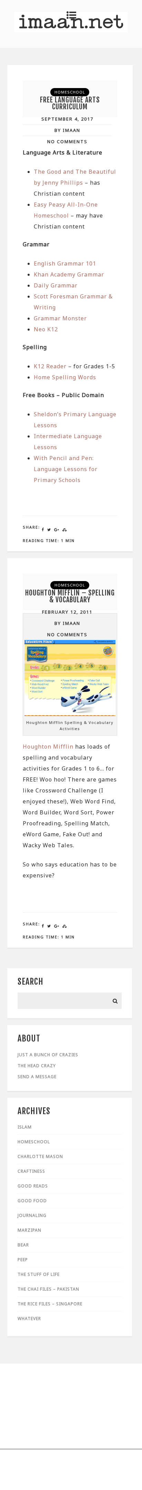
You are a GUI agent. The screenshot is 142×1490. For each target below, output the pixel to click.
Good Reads (33, 1186)
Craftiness (31, 1171)
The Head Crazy (37, 1066)
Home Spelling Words (65, 377)
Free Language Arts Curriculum (70, 103)
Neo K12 (46, 329)
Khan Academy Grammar (69, 274)
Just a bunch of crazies (48, 1055)
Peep (23, 1260)
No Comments (67, 141)
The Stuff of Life (39, 1274)
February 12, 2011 (67, 612)
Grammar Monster (60, 318)
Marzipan (29, 1230)
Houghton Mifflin (48, 746)
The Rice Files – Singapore (50, 1304)
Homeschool (69, 92)
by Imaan (67, 130)
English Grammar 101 (65, 263)
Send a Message (37, 1077)
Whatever (29, 1318)
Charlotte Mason (40, 1156)
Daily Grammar (56, 285)
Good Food (32, 1201)
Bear (23, 1245)
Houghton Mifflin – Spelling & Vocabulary (70, 596)
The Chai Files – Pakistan (48, 1289)
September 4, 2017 (67, 119)
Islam (25, 1127)
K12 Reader (50, 366)
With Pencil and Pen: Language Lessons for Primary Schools (66, 469)
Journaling (32, 1215)
